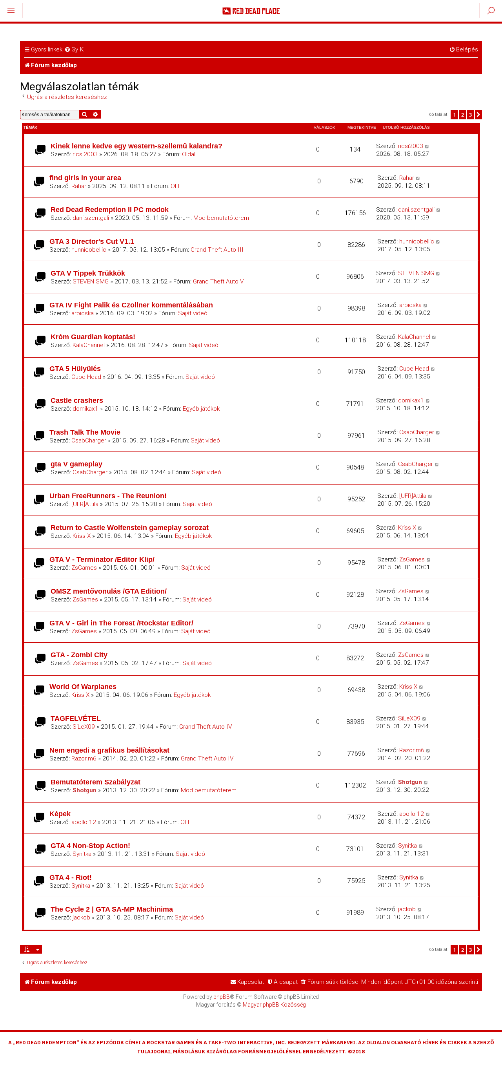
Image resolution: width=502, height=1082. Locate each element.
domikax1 (85, 408)
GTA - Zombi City (79, 655)
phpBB (221, 997)
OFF (176, 186)
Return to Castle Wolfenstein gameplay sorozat (130, 527)
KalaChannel (89, 345)
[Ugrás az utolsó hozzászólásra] (427, 146)
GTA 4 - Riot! (70, 877)
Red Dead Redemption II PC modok (110, 209)
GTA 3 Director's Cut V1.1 (91, 241)
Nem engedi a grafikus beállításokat (109, 750)
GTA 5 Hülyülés (75, 368)
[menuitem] (74, 50)
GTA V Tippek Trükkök (88, 273)
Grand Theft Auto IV (205, 726)
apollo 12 (83, 822)
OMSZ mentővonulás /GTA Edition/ (109, 591)
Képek (60, 814)
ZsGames (84, 567)
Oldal (188, 154)
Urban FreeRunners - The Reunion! (108, 496)
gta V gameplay (76, 464)
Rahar (78, 186)
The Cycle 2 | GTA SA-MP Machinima (112, 909)
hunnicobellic (88, 249)
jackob (81, 917)
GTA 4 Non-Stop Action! (90, 845)
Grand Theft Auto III (217, 249)
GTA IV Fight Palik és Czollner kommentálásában (131, 305)
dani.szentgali (91, 217)
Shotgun (84, 790)
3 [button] (470, 114)
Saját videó (192, 313)
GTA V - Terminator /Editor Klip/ (102, 559)
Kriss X (82, 535)
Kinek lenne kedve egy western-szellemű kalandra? (136, 146)
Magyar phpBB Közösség (274, 1005)
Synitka (82, 853)
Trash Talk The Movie (84, 432)
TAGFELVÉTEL (76, 718)
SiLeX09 (84, 726)
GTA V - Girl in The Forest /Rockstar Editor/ (121, 623)
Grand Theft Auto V (218, 281)
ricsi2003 (85, 154)
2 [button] (462, 114)
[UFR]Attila (84, 504)
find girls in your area (85, 178)
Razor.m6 (83, 758)
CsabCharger (88, 440)
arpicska (82, 313)
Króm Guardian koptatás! (93, 337)
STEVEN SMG (91, 281)
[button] (478, 114)
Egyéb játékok (201, 408)
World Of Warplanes (82, 686)
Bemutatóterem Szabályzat (95, 782)
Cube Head (86, 376)
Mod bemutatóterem (221, 217)
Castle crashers (77, 400)
